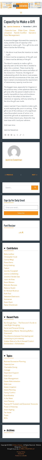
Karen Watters (9, 282)
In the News (8, 398)
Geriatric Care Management (20, 34)
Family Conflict (20, 32)
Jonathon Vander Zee (12, 276)
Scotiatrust (8, 299)
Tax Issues (7, 412)
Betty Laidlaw (9, 254)
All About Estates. (17, 445)
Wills (6, 418)
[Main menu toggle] (21, 12)
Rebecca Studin (9, 288)
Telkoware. (24, 447)
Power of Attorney (11, 407)
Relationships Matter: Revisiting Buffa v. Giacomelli (18, 332)
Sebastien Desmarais (11, 296)
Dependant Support (11, 373)
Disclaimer (21, 454)
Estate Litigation (10, 387)
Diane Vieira (8, 262)
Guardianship (9, 395)
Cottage (7, 370)
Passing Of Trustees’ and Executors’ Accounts (21, 404)
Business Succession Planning (14, 361)
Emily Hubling (9, 265)
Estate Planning (10, 390)
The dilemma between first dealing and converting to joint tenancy (18, 337)
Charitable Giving (10, 367)
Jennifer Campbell (11, 271)
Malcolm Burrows (10, 285)
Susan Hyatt (8, 302)
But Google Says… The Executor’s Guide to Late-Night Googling (20, 324)
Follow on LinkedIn (21, 456)
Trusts (6, 415)
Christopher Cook (10, 257)
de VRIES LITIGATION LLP (26, 449)
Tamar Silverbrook (10, 305)
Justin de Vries (9, 279)
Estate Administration (12, 381)
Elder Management (11, 378)
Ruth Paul (7, 293)
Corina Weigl (9, 259)
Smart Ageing (9, 409)
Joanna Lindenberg (11, 274)
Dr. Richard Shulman (11, 291)
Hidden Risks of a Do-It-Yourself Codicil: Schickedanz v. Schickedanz (19, 342)
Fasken (6, 268)
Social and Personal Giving (14, 328)
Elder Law (7, 384)
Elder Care (22, 30)
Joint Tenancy (9, 401)
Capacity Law (10, 30)
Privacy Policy (21, 452)
